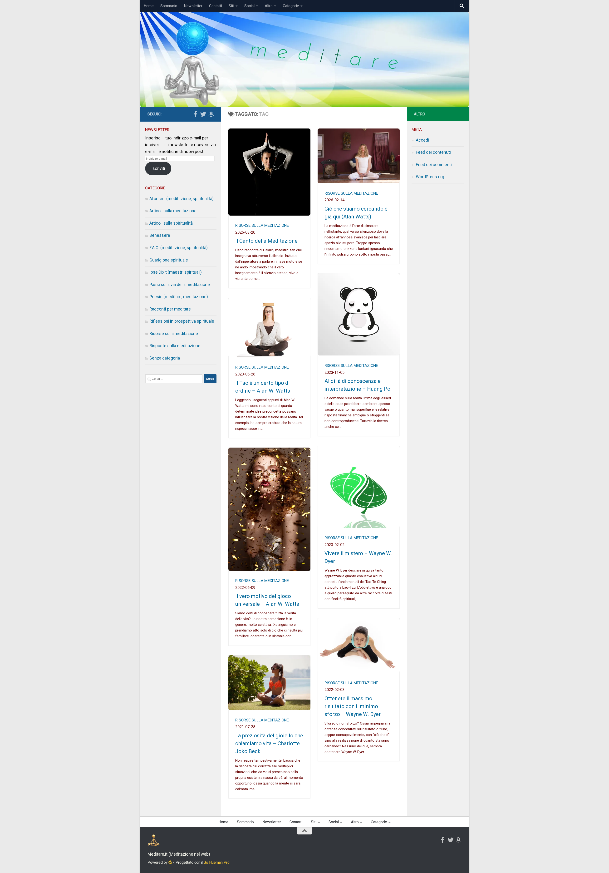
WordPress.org (430, 176)
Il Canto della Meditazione (266, 241)
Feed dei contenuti (433, 152)
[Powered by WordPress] (170, 862)
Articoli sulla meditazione (172, 210)
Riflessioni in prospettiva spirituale (181, 321)
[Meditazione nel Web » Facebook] (195, 114)
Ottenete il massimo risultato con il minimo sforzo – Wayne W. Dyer (352, 706)
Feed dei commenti (434, 164)
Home (149, 6)
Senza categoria (164, 357)
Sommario (168, 6)
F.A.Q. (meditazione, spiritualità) (178, 247)
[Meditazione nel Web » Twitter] (203, 114)
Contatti (215, 6)
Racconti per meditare (170, 308)
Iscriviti (158, 168)
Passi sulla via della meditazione (179, 284)
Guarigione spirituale (168, 259)
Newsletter (193, 6)
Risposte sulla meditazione (174, 345)
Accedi (422, 140)
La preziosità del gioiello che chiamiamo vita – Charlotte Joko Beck (269, 743)
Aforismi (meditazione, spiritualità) (181, 198)
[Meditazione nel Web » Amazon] (211, 114)
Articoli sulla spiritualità (171, 223)
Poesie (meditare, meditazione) (178, 296)
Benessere (159, 235)
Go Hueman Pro (217, 862)
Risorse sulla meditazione (262, 225)
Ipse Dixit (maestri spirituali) (175, 272)
